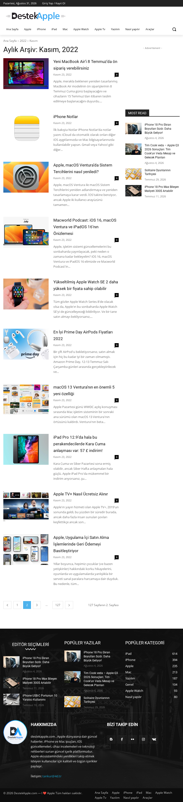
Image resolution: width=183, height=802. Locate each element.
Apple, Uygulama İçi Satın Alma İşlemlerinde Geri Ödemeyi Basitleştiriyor (81, 544)
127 (57, 605)
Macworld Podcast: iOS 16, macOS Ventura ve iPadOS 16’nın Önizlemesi (84, 227)
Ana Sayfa (10, 41)
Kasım (34, 41)
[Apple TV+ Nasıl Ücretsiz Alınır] (26, 506)
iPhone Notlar (65, 116)
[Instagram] (143, 739)
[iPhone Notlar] (26, 128)
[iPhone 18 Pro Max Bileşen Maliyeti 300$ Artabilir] (133, 190)
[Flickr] (132, 739)
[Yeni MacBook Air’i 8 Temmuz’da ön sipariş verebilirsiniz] (26, 73)
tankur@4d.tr (51, 776)
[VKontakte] (154, 739)
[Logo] (35, 16)
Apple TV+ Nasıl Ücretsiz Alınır (80, 494)
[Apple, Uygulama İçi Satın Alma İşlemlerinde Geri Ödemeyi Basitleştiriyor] (26, 549)
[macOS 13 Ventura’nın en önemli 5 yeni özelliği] (26, 399)
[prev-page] (7, 605)
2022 (23, 41)
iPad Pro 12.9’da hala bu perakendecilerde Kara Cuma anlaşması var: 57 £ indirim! (79, 444)
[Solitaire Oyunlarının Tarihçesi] (133, 174)
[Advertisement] (124, 16)
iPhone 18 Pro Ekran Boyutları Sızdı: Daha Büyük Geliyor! (158, 128)
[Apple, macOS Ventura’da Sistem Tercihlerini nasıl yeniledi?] (26, 177)
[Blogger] (111, 739)
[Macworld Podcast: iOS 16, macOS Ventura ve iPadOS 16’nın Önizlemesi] (26, 232)
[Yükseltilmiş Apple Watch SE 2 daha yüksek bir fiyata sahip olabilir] (26, 294)
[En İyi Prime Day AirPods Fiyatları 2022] (26, 344)
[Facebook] (122, 739)
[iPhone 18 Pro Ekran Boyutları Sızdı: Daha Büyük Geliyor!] (133, 128)
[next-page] (69, 605)
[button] (174, 29)
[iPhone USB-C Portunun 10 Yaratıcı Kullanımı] (11, 699)
